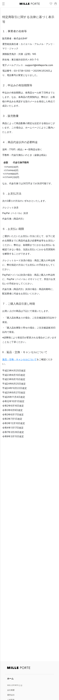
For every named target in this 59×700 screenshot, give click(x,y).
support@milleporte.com (39, 65)
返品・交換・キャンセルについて (19, 359)
